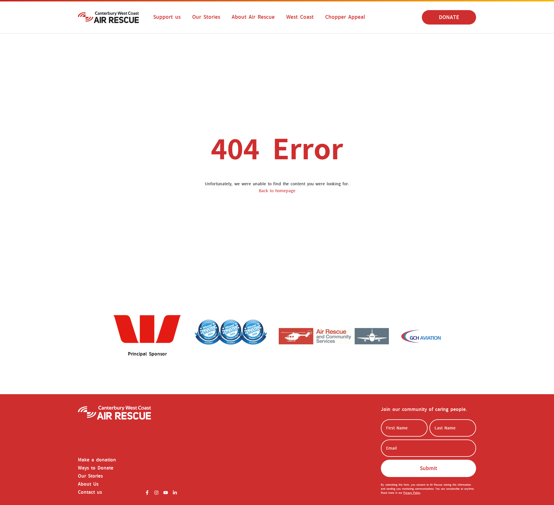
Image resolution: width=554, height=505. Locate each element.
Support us (167, 17)
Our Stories (206, 17)
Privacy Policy (411, 492)
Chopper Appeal (345, 17)
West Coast (300, 17)
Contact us (90, 492)
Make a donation (97, 460)
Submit (428, 468)
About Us (88, 484)
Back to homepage (277, 190)
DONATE (449, 17)
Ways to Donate (95, 468)
